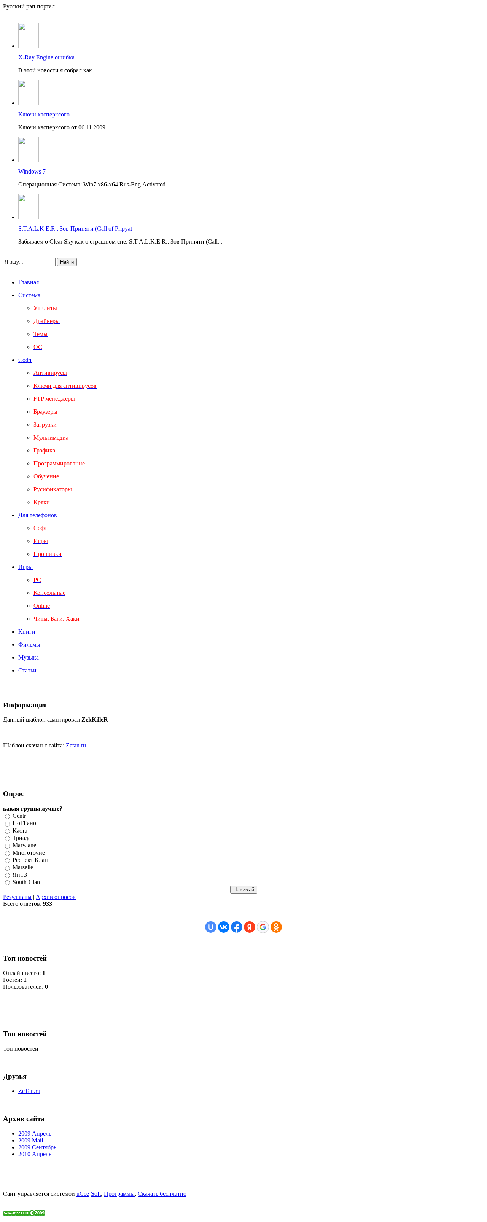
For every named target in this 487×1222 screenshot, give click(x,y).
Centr (19, 816)
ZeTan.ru (29, 1091)
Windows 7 (32, 171)
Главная (28, 282)
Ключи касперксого (44, 114)
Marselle (23, 867)
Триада (22, 838)
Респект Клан (30, 860)
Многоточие (29, 852)
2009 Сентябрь (37, 1147)
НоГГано (24, 823)
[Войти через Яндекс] (249, 927)
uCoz (82, 1193)
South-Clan (26, 882)
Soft (96, 1193)
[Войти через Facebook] (236, 927)
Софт (25, 360)
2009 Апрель (34, 1133)
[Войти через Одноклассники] (276, 927)
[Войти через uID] (210, 927)
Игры (25, 567)
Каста (20, 830)
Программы (119, 1193)
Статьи (27, 670)
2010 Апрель (34, 1154)
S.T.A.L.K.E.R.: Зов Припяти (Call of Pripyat (75, 228)
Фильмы (29, 644)
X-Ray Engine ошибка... (48, 57)
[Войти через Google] (263, 927)
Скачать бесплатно (162, 1193)
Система (29, 295)
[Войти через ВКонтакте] (223, 927)
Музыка (28, 657)
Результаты (17, 897)
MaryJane (24, 845)
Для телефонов (37, 515)
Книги (26, 631)
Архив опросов (56, 897)
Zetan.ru (76, 745)
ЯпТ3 (20, 874)
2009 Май (30, 1140)
